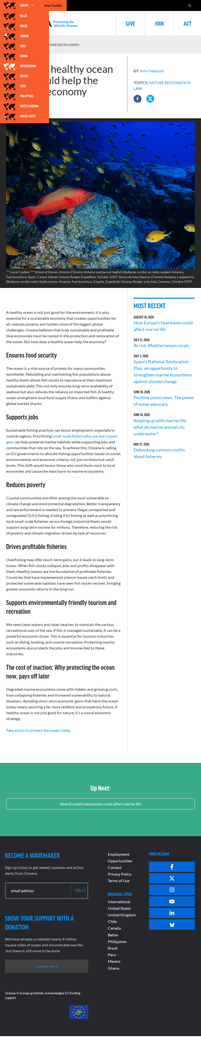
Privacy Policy (119, 874)
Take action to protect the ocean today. (38, 730)
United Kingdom (29, 106)
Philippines (26, 96)
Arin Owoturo (152, 70)
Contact (115, 867)
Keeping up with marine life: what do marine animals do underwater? (160, 427)
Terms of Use (118, 880)
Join (159, 23)
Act (187, 23)
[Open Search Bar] (189, 5)
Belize (23, 16)
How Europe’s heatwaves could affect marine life (100, 803)
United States (28, 116)
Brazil (24, 26)
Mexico (24, 76)
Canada (24, 36)
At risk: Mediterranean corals (162, 345)
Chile (23, 46)
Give (130, 23)
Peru (23, 86)
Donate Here (47, 966)
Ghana (23, 56)
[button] (137, 99)
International (28, 66)
